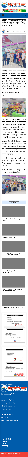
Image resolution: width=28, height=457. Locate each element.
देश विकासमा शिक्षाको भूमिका (9, 237)
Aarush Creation (8, 455)
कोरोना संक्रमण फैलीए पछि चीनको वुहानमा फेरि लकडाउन (13, 308)
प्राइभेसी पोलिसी (6, 439)
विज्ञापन (4, 441)
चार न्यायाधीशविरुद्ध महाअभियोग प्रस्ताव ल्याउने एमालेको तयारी (13, 271)
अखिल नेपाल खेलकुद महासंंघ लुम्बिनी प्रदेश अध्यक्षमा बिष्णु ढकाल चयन (14, 22)
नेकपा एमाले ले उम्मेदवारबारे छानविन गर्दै (11, 254)
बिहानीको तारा (10, 31)
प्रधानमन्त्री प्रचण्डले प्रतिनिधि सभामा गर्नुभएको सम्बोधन (12, 219)
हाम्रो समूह (5, 446)
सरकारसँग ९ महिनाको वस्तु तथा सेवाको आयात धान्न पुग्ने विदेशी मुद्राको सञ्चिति (13, 290)
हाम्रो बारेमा (5, 443)
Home (4, 437)
